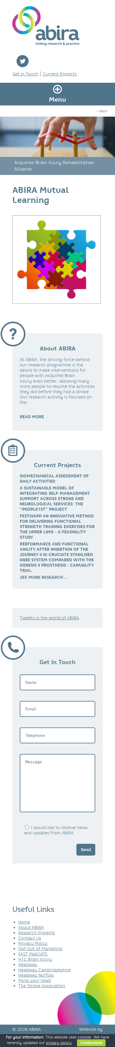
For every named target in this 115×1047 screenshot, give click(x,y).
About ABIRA (31, 927)
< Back (102, 111)
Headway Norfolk (36, 975)
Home (24, 922)
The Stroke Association (41, 985)
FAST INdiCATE (32, 954)
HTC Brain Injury (35, 959)
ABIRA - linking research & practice (45, 26)
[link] (43, 577)
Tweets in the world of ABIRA (49, 618)
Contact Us (29, 938)
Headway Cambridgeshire (44, 969)
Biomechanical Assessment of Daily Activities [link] (54, 478)
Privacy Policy (32, 943)
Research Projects (36, 932)
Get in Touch (25, 74)
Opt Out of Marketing (40, 948)
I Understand (91, 1043)
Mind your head (34, 980)
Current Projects (60, 74)
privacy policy (59, 1043)
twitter (23, 61)
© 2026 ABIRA (26, 1029)
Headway (27, 964)
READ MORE (32, 416)
